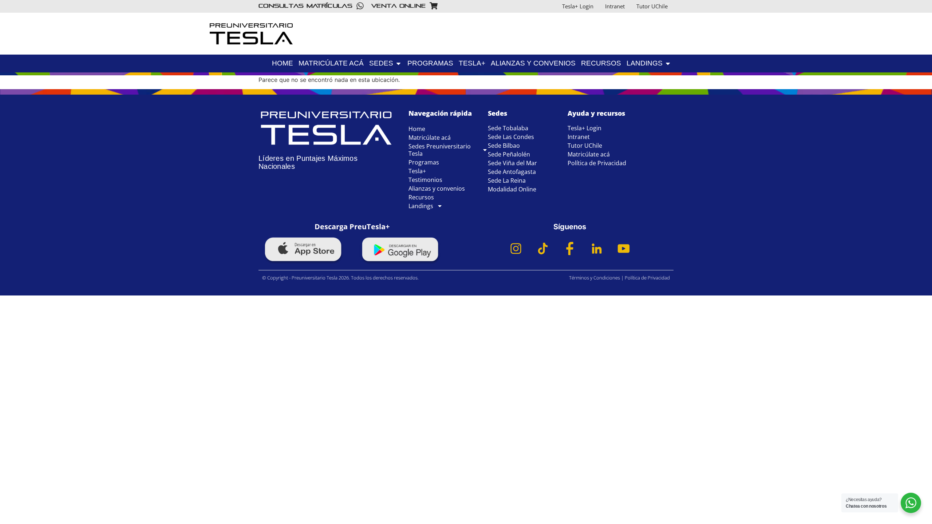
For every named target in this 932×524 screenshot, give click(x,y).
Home (416, 129)
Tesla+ (417, 171)
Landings (420, 206)
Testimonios (425, 180)
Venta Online (398, 6)
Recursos (421, 197)
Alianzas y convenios (436, 188)
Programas (423, 162)
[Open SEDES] (398, 63)
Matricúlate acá (429, 138)
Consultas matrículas (305, 6)
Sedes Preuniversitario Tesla (439, 150)
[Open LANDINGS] (721, 49)
